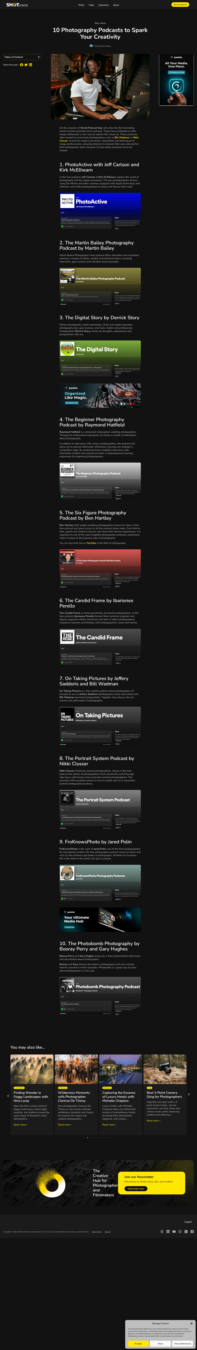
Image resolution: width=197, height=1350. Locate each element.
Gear (105, 1088)
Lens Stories (152, 1088)
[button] (191, 1323)
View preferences (182, 1343)
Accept (138, 1343)
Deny (160, 1343)
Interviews (18, 1088)
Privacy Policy (97, 1232)
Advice (103, 23)
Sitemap (107, 1232)
